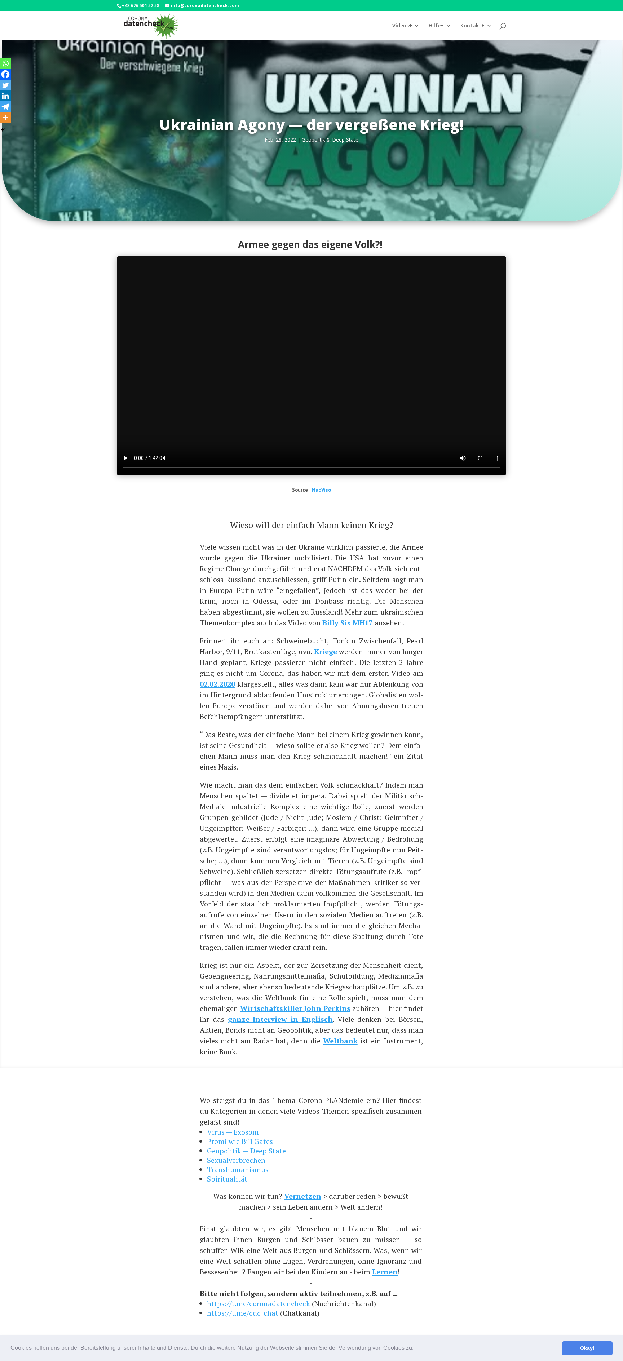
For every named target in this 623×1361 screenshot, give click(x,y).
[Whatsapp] (5, 63)
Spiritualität (227, 1179)
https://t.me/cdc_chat (242, 1313)
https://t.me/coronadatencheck (258, 1303)
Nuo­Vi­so (321, 490)
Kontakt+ (472, 26)
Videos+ (402, 26)
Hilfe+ (436, 26)
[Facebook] (5, 74)
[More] (5, 117)
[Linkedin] (5, 95)
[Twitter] (5, 85)
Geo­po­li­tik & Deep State (330, 139)
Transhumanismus (238, 1169)
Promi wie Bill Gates (240, 1141)
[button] (416, 1349)
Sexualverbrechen (236, 1160)
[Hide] (3, 130)
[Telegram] (5, 106)
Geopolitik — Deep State (246, 1151)
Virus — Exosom (233, 1132)
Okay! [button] (587, 1348)
